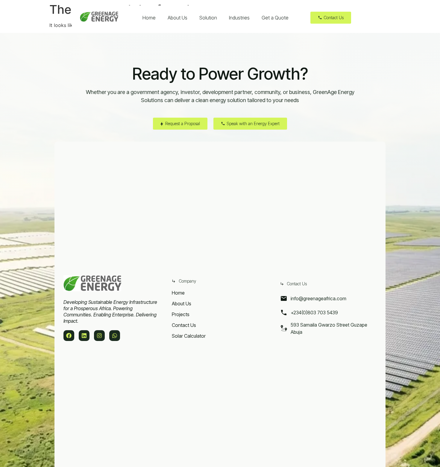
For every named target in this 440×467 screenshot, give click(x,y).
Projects (180, 314)
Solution (208, 18)
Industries (239, 18)
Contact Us (184, 325)
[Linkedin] (84, 335)
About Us (177, 18)
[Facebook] (68, 335)
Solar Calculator (189, 336)
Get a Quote (275, 18)
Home (149, 18)
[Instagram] (99, 335)
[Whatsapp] (114, 335)
